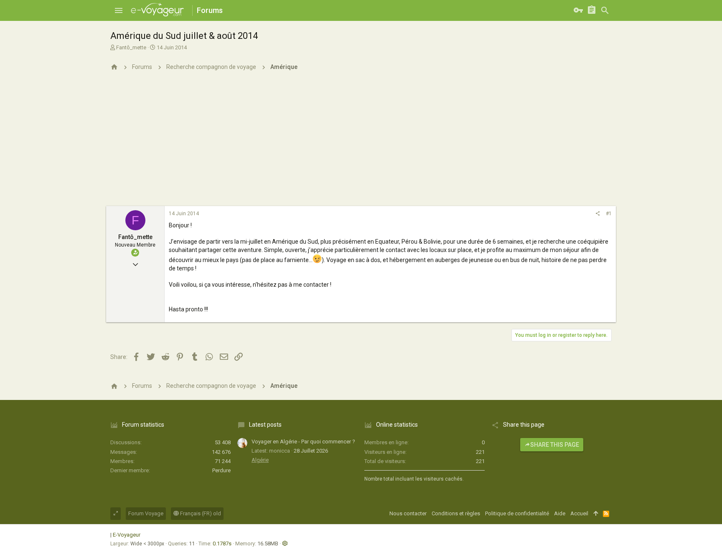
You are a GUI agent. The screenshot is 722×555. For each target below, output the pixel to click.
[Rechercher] (605, 10)
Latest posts (265, 424)
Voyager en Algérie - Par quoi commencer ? (303, 441)
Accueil (579, 513)
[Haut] (595, 513)
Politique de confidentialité (517, 513)
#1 (609, 213)
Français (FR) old (200, 513)
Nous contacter (408, 513)
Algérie (260, 460)
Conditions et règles (456, 513)
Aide (559, 513)
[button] (118, 10)
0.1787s (222, 543)
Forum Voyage (145, 513)
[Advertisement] (361, 143)
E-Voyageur (126, 535)
